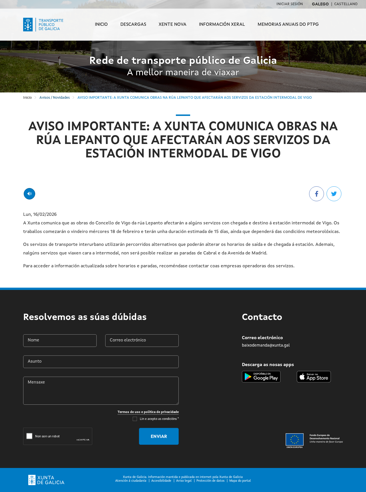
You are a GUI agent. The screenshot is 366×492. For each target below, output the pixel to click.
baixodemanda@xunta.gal (266, 345)
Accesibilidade (161, 481)
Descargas (133, 24)
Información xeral (222, 24)
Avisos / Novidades (54, 98)
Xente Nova (172, 24)
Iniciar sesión (290, 4)
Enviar (159, 436)
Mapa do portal (240, 481)
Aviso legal (184, 481)
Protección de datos (210, 481)
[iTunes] (314, 376)
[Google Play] (261, 376)
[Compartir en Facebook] (316, 193)
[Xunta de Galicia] (46, 480)
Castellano (345, 4)
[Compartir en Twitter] (334, 193)
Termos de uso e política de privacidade (148, 412)
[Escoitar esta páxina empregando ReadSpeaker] (29, 194)
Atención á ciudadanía (130, 481)
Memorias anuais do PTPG (288, 24)
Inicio (101, 24)
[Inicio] (47, 24)
